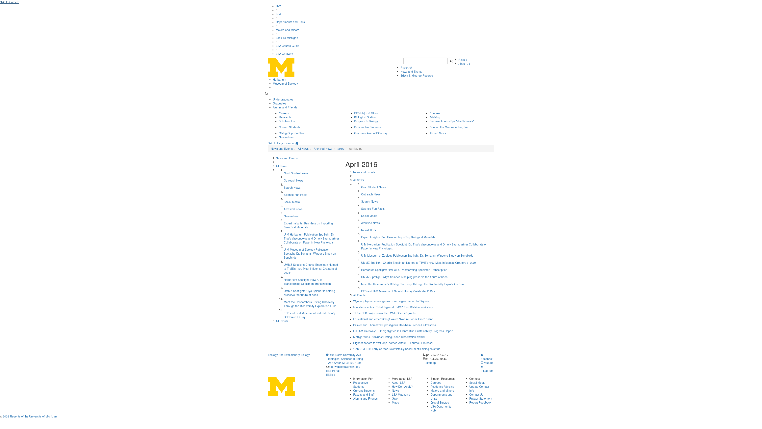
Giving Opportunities (291, 133)
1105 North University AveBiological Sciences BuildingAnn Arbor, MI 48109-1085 (345, 359)
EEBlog (330, 375)
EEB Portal (333, 371)
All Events (282, 321)
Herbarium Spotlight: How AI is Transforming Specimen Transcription (307, 282)
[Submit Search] (451, 61)
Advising (435, 117)
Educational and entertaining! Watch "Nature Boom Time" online (393, 319)
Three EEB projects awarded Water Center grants (384, 313)
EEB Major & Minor (366, 113)
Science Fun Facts (295, 195)
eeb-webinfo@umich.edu (344, 367)
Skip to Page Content (281, 143)
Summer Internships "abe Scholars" (452, 121)
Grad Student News (296, 173)
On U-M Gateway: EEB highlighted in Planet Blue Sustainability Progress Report (403, 331)
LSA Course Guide (287, 46)
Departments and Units (290, 22)
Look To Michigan (287, 38)
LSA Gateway (284, 54)
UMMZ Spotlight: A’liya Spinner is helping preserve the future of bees (309, 293)
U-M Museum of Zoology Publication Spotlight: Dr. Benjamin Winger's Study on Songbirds (310, 253)
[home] (296, 143)
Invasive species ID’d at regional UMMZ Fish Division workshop (393, 307)
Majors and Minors (287, 30)
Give (395, 398)
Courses (435, 113)
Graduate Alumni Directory (371, 133)
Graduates (279, 103)
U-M (278, 6)
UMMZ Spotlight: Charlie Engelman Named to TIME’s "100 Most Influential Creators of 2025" (311, 268)
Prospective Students (367, 127)
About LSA (398, 383)
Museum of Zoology (285, 83)
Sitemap (430, 363)
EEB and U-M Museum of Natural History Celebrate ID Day (398, 291)
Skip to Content (9, 2)
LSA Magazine (401, 394)
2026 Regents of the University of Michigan (30, 416)
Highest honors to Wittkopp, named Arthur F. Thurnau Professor (393, 343)
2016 (341, 149)
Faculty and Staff (363, 394)
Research (285, 117)
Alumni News (438, 133)
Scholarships (287, 121)
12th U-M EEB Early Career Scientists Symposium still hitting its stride (396, 349)
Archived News (323, 149)
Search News (292, 187)
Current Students (289, 127)
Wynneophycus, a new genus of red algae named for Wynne (391, 301)
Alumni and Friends (285, 107)
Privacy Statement (480, 398)
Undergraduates (283, 99)
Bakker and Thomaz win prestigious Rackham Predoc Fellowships (394, 325)
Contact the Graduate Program (449, 127)
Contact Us (476, 394)
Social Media (292, 202)
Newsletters (286, 137)
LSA (278, 14)
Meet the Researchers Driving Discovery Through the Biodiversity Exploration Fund (310, 304)
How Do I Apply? (402, 386)
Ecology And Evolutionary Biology (289, 355)
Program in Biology (366, 121)
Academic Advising (442, 386)
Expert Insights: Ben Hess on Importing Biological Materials (398, 237)
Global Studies (440, 402)
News (395, 390)
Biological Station (365, 117)
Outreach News (293, 180)
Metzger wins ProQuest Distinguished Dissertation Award (389, 337)
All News (303, 149)
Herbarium (279, 79)
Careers (284, 113)
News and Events (282, 149)
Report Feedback (480, 402)
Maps (395, 402)
